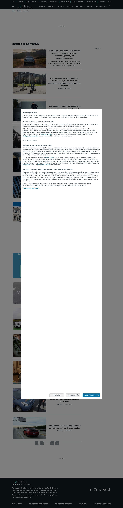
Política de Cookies (46, 134)
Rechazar (56, 395)
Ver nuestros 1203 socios (31, 188)
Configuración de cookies (30, 136)
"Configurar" (26, 164)
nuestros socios (49, 157)
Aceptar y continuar (91, 395)
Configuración (73, 395)
